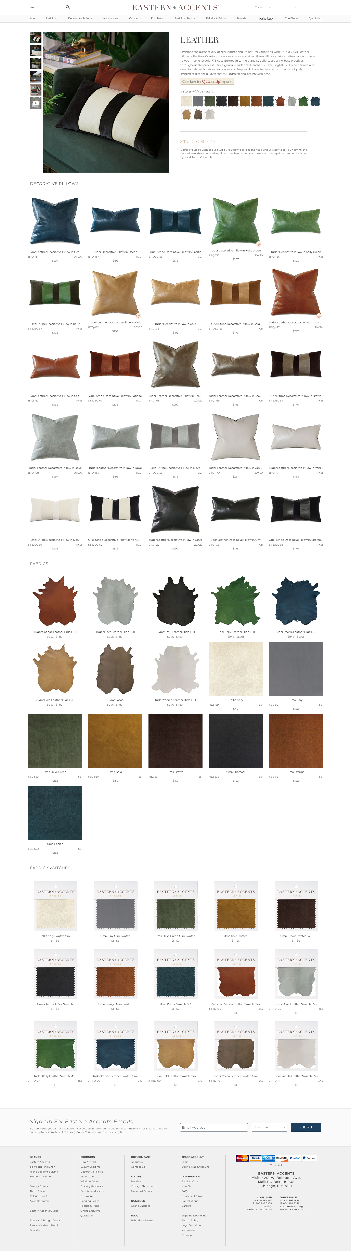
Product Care (190, 1181)
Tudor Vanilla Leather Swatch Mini (295, 1076)
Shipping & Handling (194, 1215)
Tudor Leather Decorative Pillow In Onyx (175, 539)
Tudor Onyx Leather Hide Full (175, 631)
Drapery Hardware (91, 1186)
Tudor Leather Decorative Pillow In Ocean (55, 251)
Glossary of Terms (192, 1196)
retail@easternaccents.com (259, 1208)
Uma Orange (295, 771)
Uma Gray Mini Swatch (115, 936)
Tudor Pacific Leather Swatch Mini (115, 1076)
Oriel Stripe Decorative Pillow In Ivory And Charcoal (121, 539)
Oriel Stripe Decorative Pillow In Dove (175, 467)
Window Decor (89, 1181)
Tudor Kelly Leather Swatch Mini (55, 1076)
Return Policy (190, 1220)
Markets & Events (141, 1191)
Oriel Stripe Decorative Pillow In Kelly (55, 323)
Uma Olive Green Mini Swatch (175, 936)
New (32, 18)
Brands (241, 18)
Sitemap (187, 1235)
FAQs (185, 1191)
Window (134, 18)
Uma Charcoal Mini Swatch (55, 1004)
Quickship (315, 18)
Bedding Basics (184, 18)
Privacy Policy (75, 1132)
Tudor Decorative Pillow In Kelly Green (235, 250)
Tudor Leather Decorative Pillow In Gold (115, 322)
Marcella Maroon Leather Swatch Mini (236, 1004)
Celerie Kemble (39, 1196)
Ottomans (86, 1196)
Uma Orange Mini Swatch (115, 1004)
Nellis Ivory (236, 700)
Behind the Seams (142, 1220)
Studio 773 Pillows (41, 1176)
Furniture (157, 18)
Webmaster (189, 1230)
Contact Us (138, 1166)
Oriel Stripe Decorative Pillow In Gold (235, 323)
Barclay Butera (39, 1186)
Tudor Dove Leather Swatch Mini (295, 1004)
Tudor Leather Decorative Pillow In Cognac (297, 322)
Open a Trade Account (195, 1166)
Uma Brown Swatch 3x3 (295, 936)
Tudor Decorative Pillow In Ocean (115, 251)
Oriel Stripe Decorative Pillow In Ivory (55, 539)
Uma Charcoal (235, 771)
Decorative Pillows (80, 18)
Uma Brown (175, 771)
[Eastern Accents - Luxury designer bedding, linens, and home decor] (175, 7)
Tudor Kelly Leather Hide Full (235, 631)
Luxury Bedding (90, 1166)
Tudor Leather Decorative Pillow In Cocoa (175, 395)
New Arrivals (88, 1161)
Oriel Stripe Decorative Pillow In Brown (296, 395)
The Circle (291, 18)
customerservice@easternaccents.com (292, 1208)
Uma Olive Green (55, 771)
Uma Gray (295, 700)
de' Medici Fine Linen (42, 1166)
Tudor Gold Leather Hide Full (55, 700)
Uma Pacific (55, 843)
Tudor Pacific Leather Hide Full (295, 631)
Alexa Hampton (39, 1200)
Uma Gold (115, 771)
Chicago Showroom (143, 1186)
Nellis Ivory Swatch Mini (55, 936)
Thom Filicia (37, 1191)
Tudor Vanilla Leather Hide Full (175, 700)
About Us (137, 1161)
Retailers (136, 1181)
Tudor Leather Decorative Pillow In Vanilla (236, 467)
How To (186, 1186)
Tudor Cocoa (115, 700)
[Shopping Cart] (322, 7)
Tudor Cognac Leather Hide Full (55, 631)
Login (185, 1161)
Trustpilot (276, 1165)
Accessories (110, 18)
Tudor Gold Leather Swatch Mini (175, 1076)
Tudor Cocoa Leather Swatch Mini (235, 1076)
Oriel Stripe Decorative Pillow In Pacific (175, 251)
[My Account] (318, 7)
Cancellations (190, 1200)
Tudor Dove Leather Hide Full (115, 631)
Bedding (51, 18)
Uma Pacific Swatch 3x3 (175, 1004)
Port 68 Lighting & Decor (45, 1220)
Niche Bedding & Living (44, 1171)
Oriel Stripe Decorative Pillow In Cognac (115, 395)
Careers (186, 1205)
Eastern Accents (40, 1161)
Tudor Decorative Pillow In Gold (175, 323)
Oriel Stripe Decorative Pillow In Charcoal (296, 539)
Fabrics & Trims (216, 18)
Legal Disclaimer (192, 1225)
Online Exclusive (90, 1210)
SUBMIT (305, 1127)
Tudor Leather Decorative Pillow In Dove (55, 467)
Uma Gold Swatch (236, 936)
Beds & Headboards (92, 1191)
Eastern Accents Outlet (44, 1210)
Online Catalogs (140, 1205)
